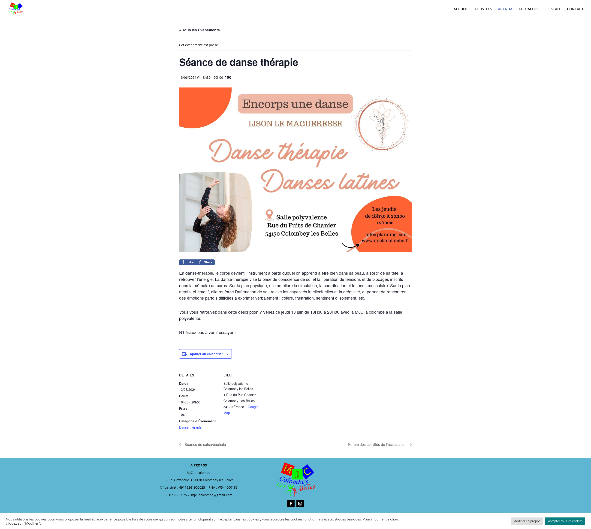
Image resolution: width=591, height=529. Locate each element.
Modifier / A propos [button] (526, 521)
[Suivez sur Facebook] (291, 503)
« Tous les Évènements (199, 30)
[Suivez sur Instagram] (300, 503)
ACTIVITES (483, 9)
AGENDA (505, 9)
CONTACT (575, 9)
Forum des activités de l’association (377, 444)
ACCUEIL (461, 9)
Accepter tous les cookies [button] (565, 521)
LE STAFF (553, 9)
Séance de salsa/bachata (205, 444)
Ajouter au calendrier (206, 354)
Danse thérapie (190, 427)
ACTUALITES (529, 9)
